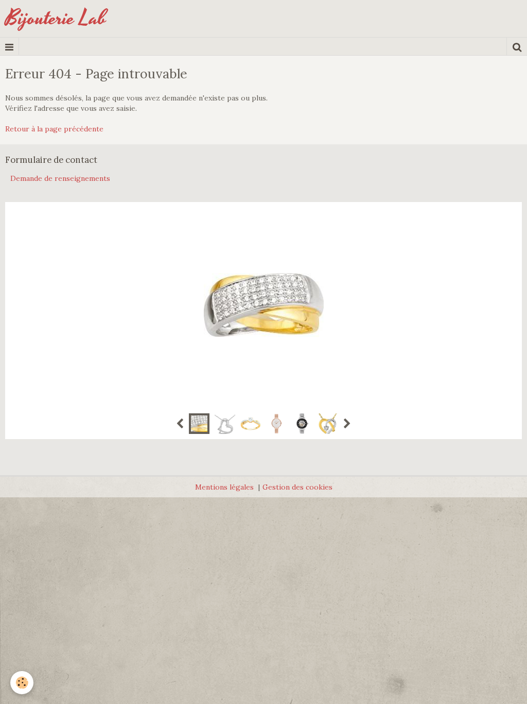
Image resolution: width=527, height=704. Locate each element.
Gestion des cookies (297, 487)
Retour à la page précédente (54, 128)
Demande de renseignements (60, 178)
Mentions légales (224, 487)
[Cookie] (21, 682)
